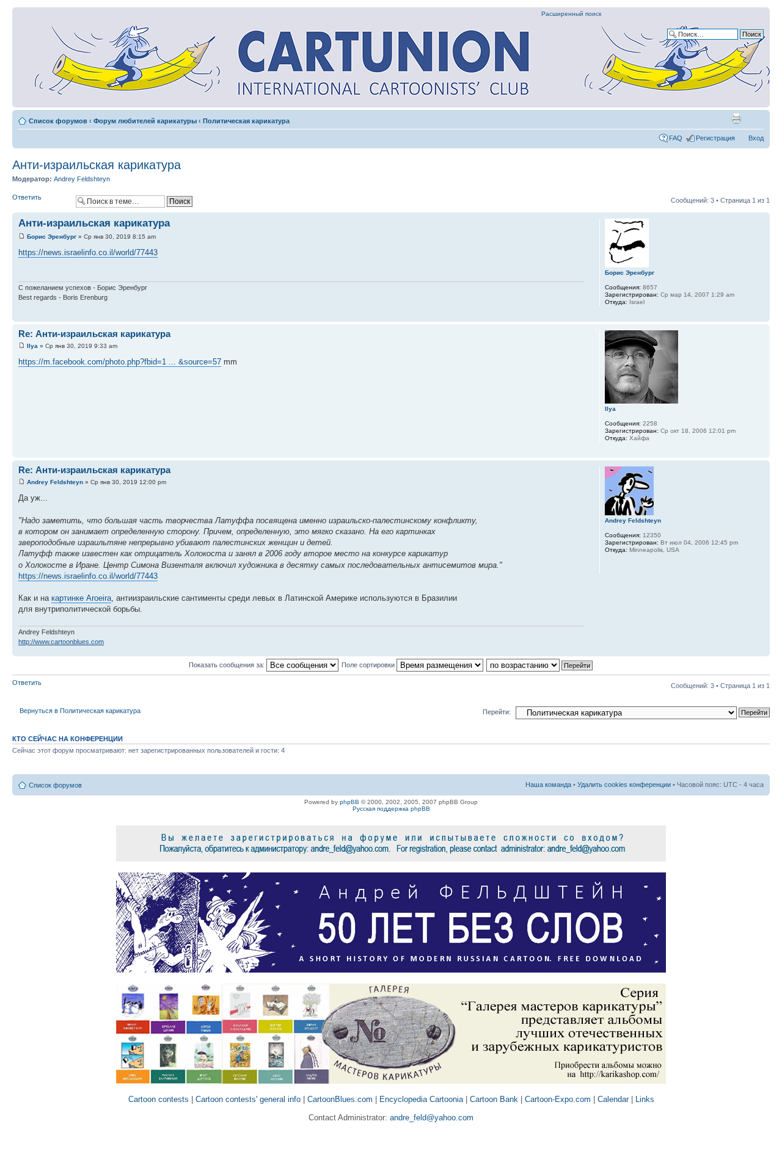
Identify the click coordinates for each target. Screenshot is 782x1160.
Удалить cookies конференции (624, 784)
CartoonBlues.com (340, 1099)
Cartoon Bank (494, 1099)
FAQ (675, 138)
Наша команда (548, 784)
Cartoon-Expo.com (558, 1099)
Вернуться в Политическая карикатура (80, 710)
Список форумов (58, 121)
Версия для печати (736, 118)
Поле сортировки (369, 665)
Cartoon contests (158, 1099)
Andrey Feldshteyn (82, 179)
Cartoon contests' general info (248, 1099)
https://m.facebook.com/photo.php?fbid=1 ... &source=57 (119, 361)
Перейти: (497, 712)
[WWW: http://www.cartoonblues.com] (611, 566)
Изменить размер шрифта (755, 118)
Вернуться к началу (760, 315)
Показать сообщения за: (227, 665)
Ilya (32, 346)
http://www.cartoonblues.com (61, 641)
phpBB (349, 802)
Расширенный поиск (571, 13)
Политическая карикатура (246, 121)
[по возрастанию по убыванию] (540, 665)
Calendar (613, 1099)
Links (644, 1099)
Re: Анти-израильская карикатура (94, 333)
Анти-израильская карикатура (96, 165)
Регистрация (715, 138)
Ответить (27, 197)
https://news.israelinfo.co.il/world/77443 (88, 252)
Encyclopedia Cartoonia (421, 1099)
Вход (756, 138)
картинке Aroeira (81, 598)
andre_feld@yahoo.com (430, 1117)
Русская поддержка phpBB (391, 808)
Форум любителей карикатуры (145, 121)
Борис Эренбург (51, 236)
